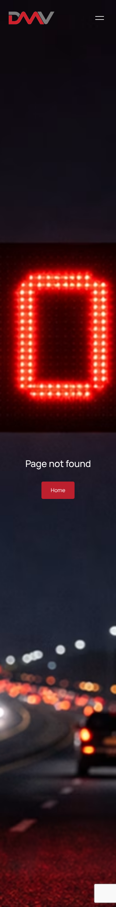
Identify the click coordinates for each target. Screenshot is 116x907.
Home (58, 490)
